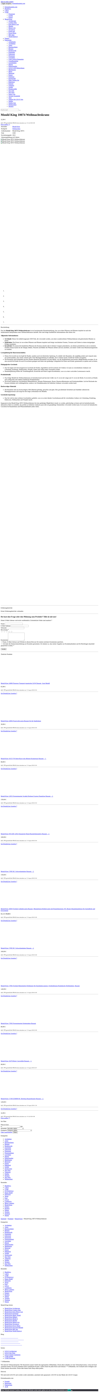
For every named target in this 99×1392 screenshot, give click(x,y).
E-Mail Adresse (5, 626)
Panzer (11, 17)
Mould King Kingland (11, 1313)
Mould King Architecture (12, 1308)
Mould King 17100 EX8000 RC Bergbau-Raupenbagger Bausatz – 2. (22, 1099)
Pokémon (11, 77)
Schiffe (11, 15)
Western (11, 106)
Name (2, 624)
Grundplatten (13, 63)
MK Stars (11, 35)
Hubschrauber (13, 66)
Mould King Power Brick (12, 1326)
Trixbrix (7, 1212)
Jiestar (6, 1196)
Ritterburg (12, 82)
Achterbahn (12, 42)
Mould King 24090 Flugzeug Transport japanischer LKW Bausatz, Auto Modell (25, 683)
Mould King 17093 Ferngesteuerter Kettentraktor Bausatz (18, 1023)
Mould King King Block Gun (14, 1312)
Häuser (11, 64)
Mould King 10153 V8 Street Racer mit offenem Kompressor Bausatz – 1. (23, 758)
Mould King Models (11, 1320)
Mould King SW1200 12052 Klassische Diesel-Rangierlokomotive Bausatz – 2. (25, 834)
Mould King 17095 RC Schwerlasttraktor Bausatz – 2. (17, 871)
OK (69, 1390)
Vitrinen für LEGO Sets (16, 99)
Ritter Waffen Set (14, 80)
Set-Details (4, 693)
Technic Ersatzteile (14, 96)
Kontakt (7, 1381)
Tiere (10, 98)
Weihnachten (12, 105)
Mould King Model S (11, 1319)
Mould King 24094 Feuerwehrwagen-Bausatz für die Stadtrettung (21, 721)
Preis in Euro (5, 1125)
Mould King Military (11, 1317)
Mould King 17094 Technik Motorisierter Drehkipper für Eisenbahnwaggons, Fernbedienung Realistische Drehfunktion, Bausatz (40, 986)
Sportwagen (8, 1169)
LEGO (7, 1200)
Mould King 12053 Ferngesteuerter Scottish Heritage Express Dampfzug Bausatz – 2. (27, 796)
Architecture (12, 21)
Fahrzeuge (12, 54)
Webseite (3, 628)
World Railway (13, 36)
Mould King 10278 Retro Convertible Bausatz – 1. (16, 1061)
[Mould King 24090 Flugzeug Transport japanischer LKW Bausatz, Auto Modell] (13, 681)
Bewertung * (5, 630)
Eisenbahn (12, 52)
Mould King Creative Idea (13, 1310)
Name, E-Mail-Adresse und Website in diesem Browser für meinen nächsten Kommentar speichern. (33, 642)
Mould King (8, 19)
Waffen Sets (12, 103)
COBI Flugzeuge (10, 1358)
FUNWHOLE (9, 1191)
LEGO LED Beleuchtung (16, 68)
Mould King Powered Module (14, 1327)
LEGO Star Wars (10, 1353)
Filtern (15, 1132)
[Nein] (72, 1390)
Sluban (7, 1210)
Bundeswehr (12, 50)
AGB (6, 1387)
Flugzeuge (12, 14)
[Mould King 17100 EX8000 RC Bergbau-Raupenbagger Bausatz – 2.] (13, 1097)
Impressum (8, 1383)
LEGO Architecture (11, 1351)
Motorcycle (12, 28)
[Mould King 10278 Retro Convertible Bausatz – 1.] (13, 1059)
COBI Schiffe (9, 1356)
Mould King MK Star (11, 1329)
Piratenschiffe (13, 89)
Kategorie (4, 1130)
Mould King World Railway (13, 1331)
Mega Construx (9, 1203)
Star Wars (11, 92)
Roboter (11, 84)
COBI (6, 12)
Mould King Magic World (13, 1315)
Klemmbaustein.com (18, 3)
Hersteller (4, 1128)
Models (11, 26)
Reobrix (7, 1208)
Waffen (11, 101)
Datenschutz (8, 1385)
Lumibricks (8, 1201)
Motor (10, 71)
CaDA (7, 10)
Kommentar (4, 640)
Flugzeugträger (9, 1153)
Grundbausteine (13, 61)
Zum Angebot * (12, 693)
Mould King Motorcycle (12, 1322)
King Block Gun (14, 24)
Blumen (11, 49)
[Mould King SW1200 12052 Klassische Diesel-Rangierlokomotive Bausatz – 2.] (13, 832)
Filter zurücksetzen (6, 1132)
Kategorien (8, 40)
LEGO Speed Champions (12, 1355)
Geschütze (12, 57)
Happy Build (9, 1193)
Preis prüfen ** (5, 124)
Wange (7, 1215)
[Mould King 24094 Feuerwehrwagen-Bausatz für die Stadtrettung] (13, 719)
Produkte (10, 1219)
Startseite (3, 1219)
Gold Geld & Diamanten (16, 59)
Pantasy (7, 38)
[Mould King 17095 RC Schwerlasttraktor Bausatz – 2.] (13, 870)
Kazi (6, 1198)
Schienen (11, 85)
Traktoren (8, 1172)
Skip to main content (7, 1)
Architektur (12, 43)
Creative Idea (13, 22)
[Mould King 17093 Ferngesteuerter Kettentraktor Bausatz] (13, 1022)
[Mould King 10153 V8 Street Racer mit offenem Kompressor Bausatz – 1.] (13, 757)
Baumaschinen (13, 47)
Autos (10, 45)
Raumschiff (12, 78)
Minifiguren (12, 70)
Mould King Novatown (12, 1324)
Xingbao (7, 1214)
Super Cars (12, 94)
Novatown (12, 29)
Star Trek (11, 91)
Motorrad (11, 73)
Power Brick (12, 33)
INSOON (8, 1194)
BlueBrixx (8, 9)
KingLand (12, 31)
